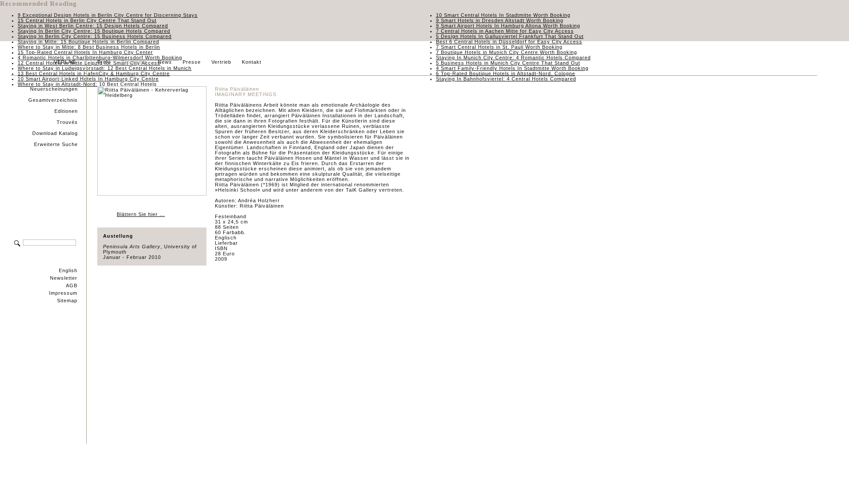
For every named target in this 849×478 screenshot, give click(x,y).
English (68, 270)
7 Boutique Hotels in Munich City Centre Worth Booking (506, 52)
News (165, 62)
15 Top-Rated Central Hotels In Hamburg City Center (85, 52)
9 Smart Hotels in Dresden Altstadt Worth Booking (499, 20)
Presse (192, 62)
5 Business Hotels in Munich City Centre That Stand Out (508, 63)
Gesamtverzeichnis (53, 100)
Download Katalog (55, 133)
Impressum (63, 293)
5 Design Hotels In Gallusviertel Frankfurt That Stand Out (510, 36)
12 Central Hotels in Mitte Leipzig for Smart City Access (89, 63)
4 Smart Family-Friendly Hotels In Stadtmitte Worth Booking (512, 68)
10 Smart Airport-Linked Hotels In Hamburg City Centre (88, 78)
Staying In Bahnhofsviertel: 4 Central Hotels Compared (506, 78)
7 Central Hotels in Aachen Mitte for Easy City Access (505, 31)
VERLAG (65, 62)
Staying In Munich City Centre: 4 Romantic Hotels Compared (513, 57)
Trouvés (67, 122)
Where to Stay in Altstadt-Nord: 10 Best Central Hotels (87, 84)
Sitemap (67, 300)
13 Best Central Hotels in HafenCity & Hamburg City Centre (94, 73)
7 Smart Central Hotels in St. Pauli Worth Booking (499, 47)
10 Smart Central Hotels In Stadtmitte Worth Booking (503, 15)
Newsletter (63, 278)
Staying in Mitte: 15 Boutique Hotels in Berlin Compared (88, 41)
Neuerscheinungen (54, 89)
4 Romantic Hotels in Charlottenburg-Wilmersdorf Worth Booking (100, 57)
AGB (71, 285)
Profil (104, 62)
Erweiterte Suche (56, 144)
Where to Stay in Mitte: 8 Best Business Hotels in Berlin (89, 47)
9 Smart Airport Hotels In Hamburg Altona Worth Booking (508, 25)
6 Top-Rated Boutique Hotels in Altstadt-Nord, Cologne (505, 73)
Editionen (66, 111)
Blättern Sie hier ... (141, 214)
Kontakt (251, 62)
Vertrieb (221, 62)
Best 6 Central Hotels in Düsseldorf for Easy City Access (509, 41)
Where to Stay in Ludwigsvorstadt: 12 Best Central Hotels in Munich (104, 68)
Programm (134, 62)
